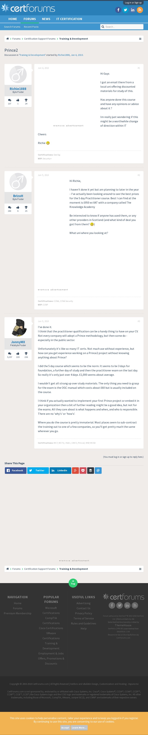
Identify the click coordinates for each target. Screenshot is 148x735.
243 (9, 211)
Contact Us (83, 608)
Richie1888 (64, 55)
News (46, 19)
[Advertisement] (68, 96)
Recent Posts (31, 26)
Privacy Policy (83, 613)
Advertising (84, 603)
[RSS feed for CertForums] (139, 9)
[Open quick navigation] (140, 38)
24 (26, 103)
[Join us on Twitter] (125, 9)
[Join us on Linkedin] (132, 9)
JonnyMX (18, 342)
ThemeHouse (123, 625)
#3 (139, 321)
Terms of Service (83, 618)
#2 (139, 175)
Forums (30, 19)
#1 (139, 68)
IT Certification (69, 19)
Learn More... (79, 727)
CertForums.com (123, 638)
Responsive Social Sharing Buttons (122, 634)
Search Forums (12, 26)
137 (9, 103)
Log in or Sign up (133, 2)
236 (26, 357)
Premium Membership (17, 613)
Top (73, 583)
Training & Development (32, 55)
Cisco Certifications (51, 628)
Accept (65, 727)
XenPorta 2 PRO (114, 628)
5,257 (9, 357)
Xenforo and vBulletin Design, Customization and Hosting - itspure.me (104, 684)
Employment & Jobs (51, 653)
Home (12, 19)
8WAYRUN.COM (123, 631)
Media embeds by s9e (125, 619)
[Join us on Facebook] (118, 9)
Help (84, 628)
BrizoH (18, 196)
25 (26, 211)
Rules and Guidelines (83, 623)
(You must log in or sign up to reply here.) (123, 456)
